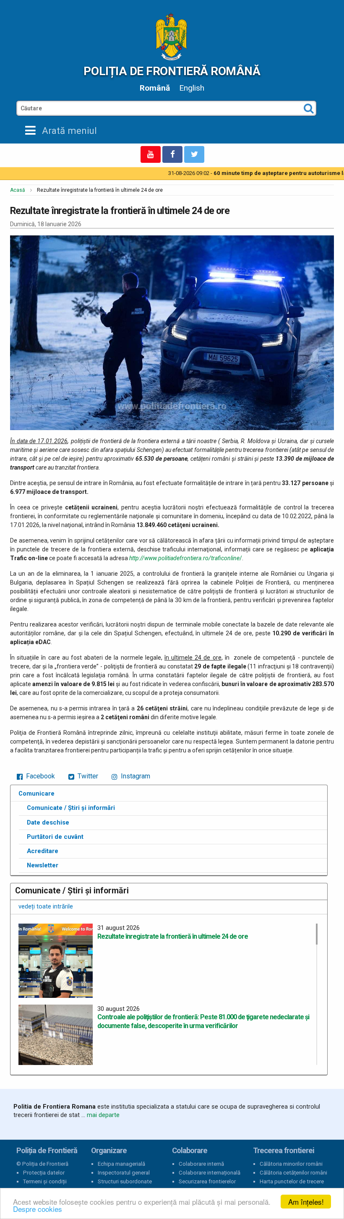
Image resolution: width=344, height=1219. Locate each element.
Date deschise (48, 822)
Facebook (39, 776)
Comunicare (36, 793)
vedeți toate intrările (45, 906)
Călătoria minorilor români (291, 1164)
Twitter (87, 776)
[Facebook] (172, 154)
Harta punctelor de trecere (292, 1181)
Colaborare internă (201, 1164)
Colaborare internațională (209, 1172)
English (191, 88)
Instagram (134, 776)
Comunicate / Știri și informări (71, 808)
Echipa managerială (121, 1164)
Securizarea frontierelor (207, 1181)
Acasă (17, 190)
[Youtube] (151, 154)
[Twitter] (194, 154)
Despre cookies (37, 1208)
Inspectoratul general (124, 1172)
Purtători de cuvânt (55, 837)
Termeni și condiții (45, 1181)
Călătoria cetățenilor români (293, 1172)
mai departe (103, 1115)
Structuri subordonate (125, 1181)
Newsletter (42, 865)
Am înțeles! (306, 1201)
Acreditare (42, 851)
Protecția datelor (44, 1172)
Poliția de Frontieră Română (171, 71)
